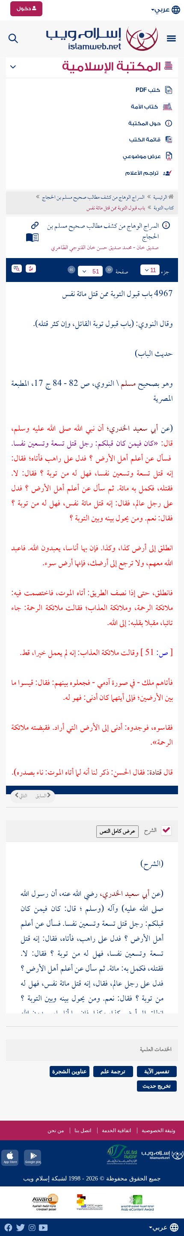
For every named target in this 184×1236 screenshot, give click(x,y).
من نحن (55, 1130)
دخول (24, 9)
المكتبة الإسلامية (112, 66)
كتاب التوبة (164, 208)
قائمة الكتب (144, 140)
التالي (22, 796)
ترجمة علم (113, 1071)
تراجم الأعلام (141, 173)
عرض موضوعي (142, 156)
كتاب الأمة (144, 107)
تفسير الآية (156, 1071)
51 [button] (95, 271)
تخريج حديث (156, 1086)
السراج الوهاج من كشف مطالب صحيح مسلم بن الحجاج (93, 197)
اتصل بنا (82, 1130)
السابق (41, 796)
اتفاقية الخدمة (116, 1130)
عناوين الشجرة (69, 1071)
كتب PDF (148, 90)
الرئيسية (160, 197)
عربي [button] (161, 9)
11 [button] (153, 270)
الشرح (151, 829)
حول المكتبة (144, 123)
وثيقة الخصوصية (158, 1130)
